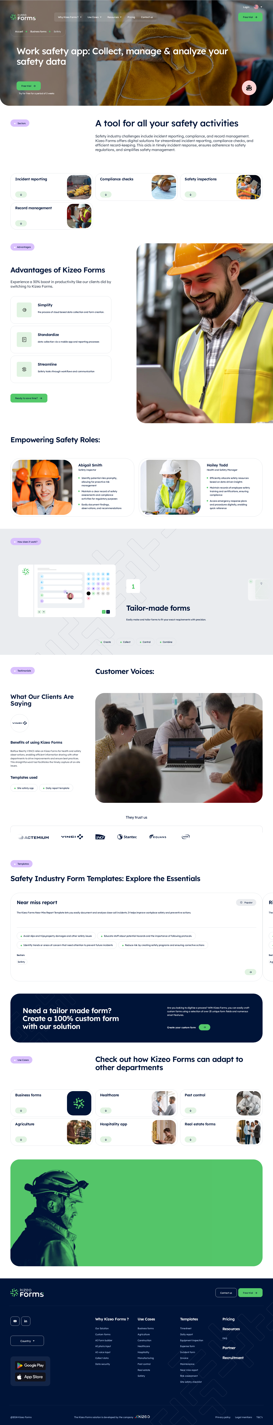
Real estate (144, 1370)
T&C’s (259, 1417)
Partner (229, 1347)
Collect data (102, 1358)
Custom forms (102, 1334)
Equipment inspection (191, 1340)
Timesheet (185, 1328)
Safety (141, 1375)
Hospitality (143, 1352)
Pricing (131, 17)
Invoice (184, 1358)
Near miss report (189, 1370)
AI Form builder (103, 1340)
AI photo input (103, 1346)
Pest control (144, 1364)
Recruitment (233, 1357)
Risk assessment (189, 1375)
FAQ (224, 1338)
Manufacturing (146, 1358)
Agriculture (144, 1334)
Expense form (187, 1346)
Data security (102, 1364)
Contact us (147, 17)
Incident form (187, 1352)
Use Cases (93, 17)
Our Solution (102, 1328)
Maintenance (187, 1364)
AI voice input (102, 1352)
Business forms (38, 31)
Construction (144, 1340)
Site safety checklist (191, 1381)
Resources (112, 17)
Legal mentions (243, 1417)
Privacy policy (223, 1417)
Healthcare (144, 1346)
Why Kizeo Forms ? (68, 17)
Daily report (186, 1334)
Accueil (19, 31)
